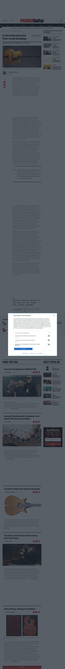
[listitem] (32, 333)
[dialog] (32, 334)
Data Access (32, 353)
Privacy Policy (39, 353)
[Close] (54, 315)
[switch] (48, 336)
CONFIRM (23, 348)
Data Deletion (25, 353)
